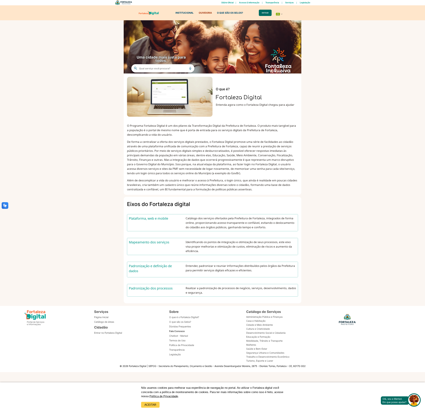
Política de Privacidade (163, 396)
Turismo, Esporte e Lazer (259, 360)
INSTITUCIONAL (184, 12)
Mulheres (251, 344)
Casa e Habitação (255, 320)
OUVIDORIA (205, 12)
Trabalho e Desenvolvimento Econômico (267, 356)
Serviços (289, 2)
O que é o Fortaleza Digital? (184, 317)
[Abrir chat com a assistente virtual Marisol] (414, 400)
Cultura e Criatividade (258, 328)
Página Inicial (101, 317)
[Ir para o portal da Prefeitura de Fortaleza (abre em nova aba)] (347, 320)
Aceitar (150, 404)
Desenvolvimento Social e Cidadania (266, 332)
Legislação (305, 2)
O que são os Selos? (180, 321)
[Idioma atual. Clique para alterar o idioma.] (279, 14)
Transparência (272, 2)
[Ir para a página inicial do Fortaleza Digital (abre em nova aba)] (35, 318)
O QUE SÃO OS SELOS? (230, 12)
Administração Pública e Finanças (264, 316)
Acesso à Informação (249, 2)
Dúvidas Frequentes (180, 326)
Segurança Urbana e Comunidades (265, 352)
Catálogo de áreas (104, 321)
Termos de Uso (177, 340)
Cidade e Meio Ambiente (259, 324)
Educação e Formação (258, 336)
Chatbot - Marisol (178, 335)
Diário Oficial (227, 2)
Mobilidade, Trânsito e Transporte (264, 340)
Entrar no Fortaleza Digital (108, 332)
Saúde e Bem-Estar (256, 348)
